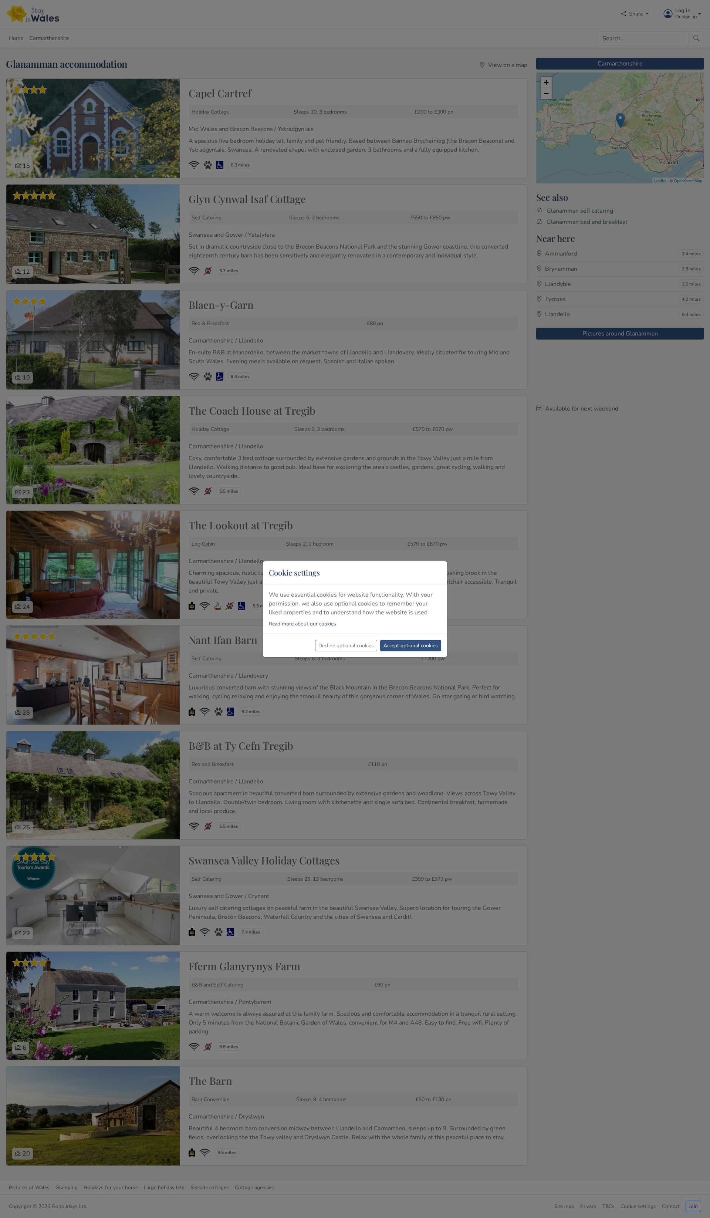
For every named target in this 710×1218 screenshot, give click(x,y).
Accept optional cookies (410, 645)
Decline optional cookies (346, 645)
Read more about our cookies (302, 623)
